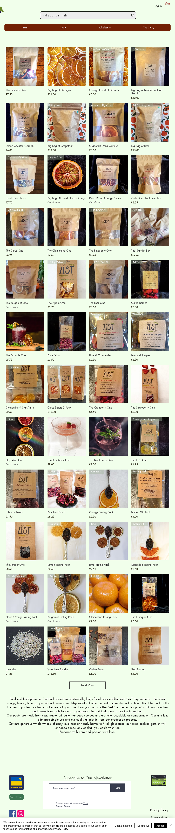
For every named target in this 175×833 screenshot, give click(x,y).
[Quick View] (25, 66)
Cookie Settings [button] (123, 825)
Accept (160, 825)
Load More (87, 685)
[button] (168, 3)
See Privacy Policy (58, 828)
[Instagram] (20, 813)
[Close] (171, 825)
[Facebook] (12, 813)
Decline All (143, 825)
